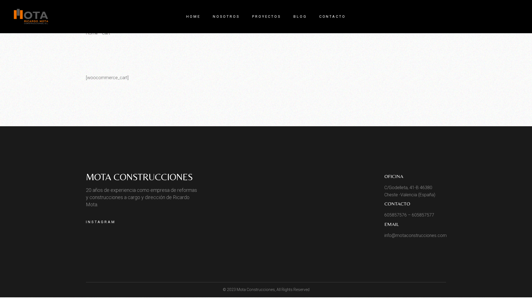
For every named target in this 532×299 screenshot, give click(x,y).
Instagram (101, 222)
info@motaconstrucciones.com (415, 235)
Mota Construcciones (139, 176)
